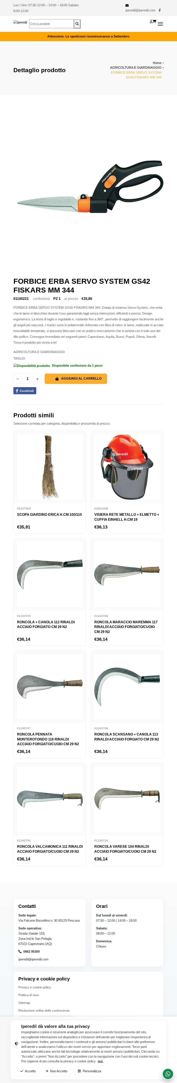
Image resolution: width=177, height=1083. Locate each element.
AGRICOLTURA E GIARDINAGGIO (135, 67)
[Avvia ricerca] (77, 23)
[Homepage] (20, 24)
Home (157, 63)
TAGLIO (19, 358)
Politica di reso (28, 995)
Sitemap (24, 1003)
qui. (100, 1061)
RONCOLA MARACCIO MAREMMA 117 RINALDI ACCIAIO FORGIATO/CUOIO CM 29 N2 (126, 627)
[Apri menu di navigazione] (160, 23)
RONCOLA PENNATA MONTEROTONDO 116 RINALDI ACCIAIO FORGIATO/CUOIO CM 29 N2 (48, 739)
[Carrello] (154, 21)
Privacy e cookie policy (34, 987)
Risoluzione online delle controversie (44, 1010)
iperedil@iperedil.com (140, 10)
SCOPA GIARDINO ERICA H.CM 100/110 (49, 514)
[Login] (151, 21)
